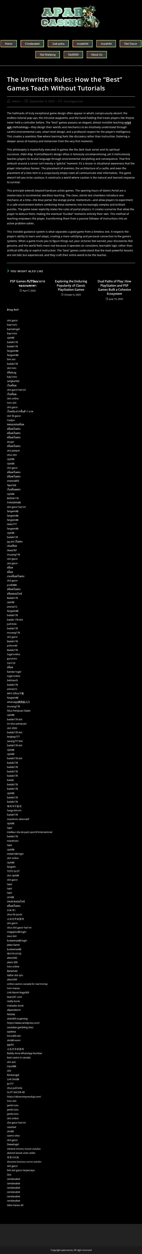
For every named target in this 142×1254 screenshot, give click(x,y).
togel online (13, 654)
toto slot (11, 402)
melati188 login (15, 853)
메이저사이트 (14, 953)
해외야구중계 (14, 806)
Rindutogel (13, 1075)
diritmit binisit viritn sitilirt (21, 1153)
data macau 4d (15, 1205)
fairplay (11, 1014)
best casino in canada (19, 1057)
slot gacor (12, 320)
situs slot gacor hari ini (19, 927)
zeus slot (12, 936)
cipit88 (10, 337)
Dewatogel (13, 1144)
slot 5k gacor (14, 416)
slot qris (11, 1062)
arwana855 (13, 480)
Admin (16, 101)
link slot (11, 359)
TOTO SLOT (13, 871)
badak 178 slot (15, 619)
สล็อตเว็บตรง (13, 428)
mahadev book (15, 1005)
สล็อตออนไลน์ (14, 593)
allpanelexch (14, 1010)
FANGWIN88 (14, 502)
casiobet (11, 1127)
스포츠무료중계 (15, 918)
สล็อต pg (11, 372)
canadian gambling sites (20, 1027)
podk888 (12, 585)
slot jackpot (13, 450)
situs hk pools (14, 914)
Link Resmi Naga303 (18, 992)
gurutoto (12, 658)
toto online (13, 966)
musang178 (13, 554)
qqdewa (11, 1031)
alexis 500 (12, 962)
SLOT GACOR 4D (16, 1092)
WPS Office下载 (15, 693)
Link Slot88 (13, 1079)
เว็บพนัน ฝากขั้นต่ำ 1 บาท (20, 411)
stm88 (10, 897)
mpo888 (11, 1066)
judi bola (11, 624)
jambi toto (12, 1105)
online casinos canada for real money (27, 984)
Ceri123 (11, 663)
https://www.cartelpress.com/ (23, 1022)
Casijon (11, 420)
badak (10, 780)
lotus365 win (14, 1035)
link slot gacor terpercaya (21, 1170)
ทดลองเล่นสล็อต (15, 424)
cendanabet (13, 1179)
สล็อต (10, 567)
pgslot (10, 1044)
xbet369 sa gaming (17, 1018)
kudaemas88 (14, 949)
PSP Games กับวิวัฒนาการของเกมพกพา (27, 283)
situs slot (12, 454)
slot (9, 1070)
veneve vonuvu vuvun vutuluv (24, 1148)
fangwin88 (12, 350)
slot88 (10, 1131)
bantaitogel (13, 329)
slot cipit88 (13, 875)
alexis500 (12, 957)
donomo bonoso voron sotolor (24, 1161)
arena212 (12, 606)
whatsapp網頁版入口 (18, 702)
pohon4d (12, 645)
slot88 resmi (13, 1040)
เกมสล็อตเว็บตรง (15, 576)
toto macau (13, 988)
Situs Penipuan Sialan (19, 710)
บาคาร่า (11, 910)
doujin (10, 441)
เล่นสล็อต (12, 545)
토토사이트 (13, 1157)
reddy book (13, 1001)
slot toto (11, 368)
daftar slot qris (15, 975)
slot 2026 (12, 728)
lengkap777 (13, 736)
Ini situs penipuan (17, 723)
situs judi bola (14, 1088)
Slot (9, 1174)
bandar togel (14, 671)
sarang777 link (15, 741)
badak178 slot (14, 719)
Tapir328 (11, 485)
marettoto (12, 840)
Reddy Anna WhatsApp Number (24, 1053)
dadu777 (12, 524)
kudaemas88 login (17, 940)
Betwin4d (12, 971)
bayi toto (12, 324)
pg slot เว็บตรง (14, 541)
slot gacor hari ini (16, 389)
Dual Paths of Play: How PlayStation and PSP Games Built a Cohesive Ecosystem (114, 287)
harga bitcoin (14, 810)
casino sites (13, 1135)
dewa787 (12, 550)
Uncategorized (73, 101)
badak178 (12, 342)
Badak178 (12, 598)
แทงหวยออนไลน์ (16, 901)
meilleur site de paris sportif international (29, 832)
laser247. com (14, 997)
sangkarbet (13, 381)
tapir (9, 827)
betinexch (12, 680)
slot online (12, 398)
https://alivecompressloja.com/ (24, 1096)
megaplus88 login (16, 931)
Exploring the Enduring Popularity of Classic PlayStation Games (71, 285)
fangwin (11, 866)
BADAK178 (12, 498)
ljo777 (10, 1083)
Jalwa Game (13, 944)
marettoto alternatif (18, 819)
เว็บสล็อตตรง (13, 489)
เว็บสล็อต (11, 385)
